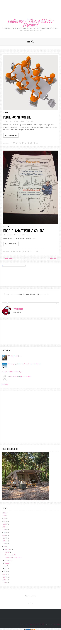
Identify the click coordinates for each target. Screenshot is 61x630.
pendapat (21, 121)
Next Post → (54, 259)
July (6, 566)
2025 (4, 516)
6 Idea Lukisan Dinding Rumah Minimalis (19, 376)
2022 (4, 524)
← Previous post (8, 259)
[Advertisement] (30, 5)
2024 (4, 518)
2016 (4, 541)
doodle (17, 235)
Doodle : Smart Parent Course (23, 230)
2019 (4, 532)
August (7, 563)
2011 (4, 577)
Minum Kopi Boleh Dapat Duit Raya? (12, 372)
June (6, 569)
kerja (17, 121)
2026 (4, 513)
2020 (4, 530)
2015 (4, 544)
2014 (4, 546)
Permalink (30, 121)
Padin (6, 121)
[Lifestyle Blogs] (27, 629)
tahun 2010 (5, 384)
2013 (4, 571)
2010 (4, 580)
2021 (4, 527)
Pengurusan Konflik (17, 116)
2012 (4, 574)
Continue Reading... (11, 135)
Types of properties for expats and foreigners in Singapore (24, 364)
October (7, 552)
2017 (4, 538)
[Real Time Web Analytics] (33, 629)
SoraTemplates (57, 624)
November (8, 549)
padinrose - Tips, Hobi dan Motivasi (30, 23)
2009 (4, 583)
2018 (4, 535)
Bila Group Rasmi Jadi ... (14, 356)
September (8, 560)
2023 (4, 521)
